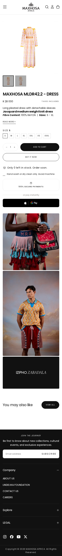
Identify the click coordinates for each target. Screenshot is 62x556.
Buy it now (31, 157)
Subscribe (49, 453)
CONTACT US (10, 491)
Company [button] (9, 470)
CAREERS (8, 497)
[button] (5, 7)
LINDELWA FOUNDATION (16, 485)
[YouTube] (19, 537)
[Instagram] (5, 537)
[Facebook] (12, 537)
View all (50, 405)
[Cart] (58, 7)
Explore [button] (7, 510)
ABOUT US (8, 478)
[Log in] (52, 7)
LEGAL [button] (6, 523)
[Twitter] (25, 537)
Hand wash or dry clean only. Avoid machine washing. (30, 176)
